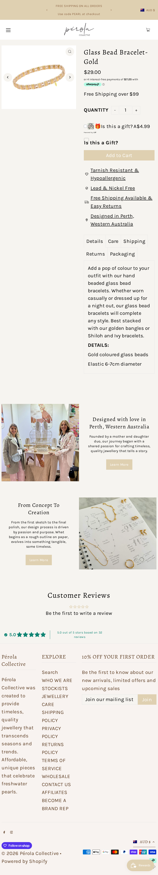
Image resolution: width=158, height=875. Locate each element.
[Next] (111, 10)
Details (94, 241)
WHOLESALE (56, 776)
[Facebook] (4, 832)
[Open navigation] (8, 30)
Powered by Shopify (24, 861)
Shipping (106, 94)
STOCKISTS (55, 688)
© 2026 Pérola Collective (30, 853)
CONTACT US (56, 784)
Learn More (119, 464)
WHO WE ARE (57, 680)
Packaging (122, 254)
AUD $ (150, 10)
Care (113, 241)
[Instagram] (11, 832)
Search (50, 672)
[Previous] (47, 10)
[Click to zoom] (70, 51)
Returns (95, 254)
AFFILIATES (55, 792)
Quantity (96, 110)
